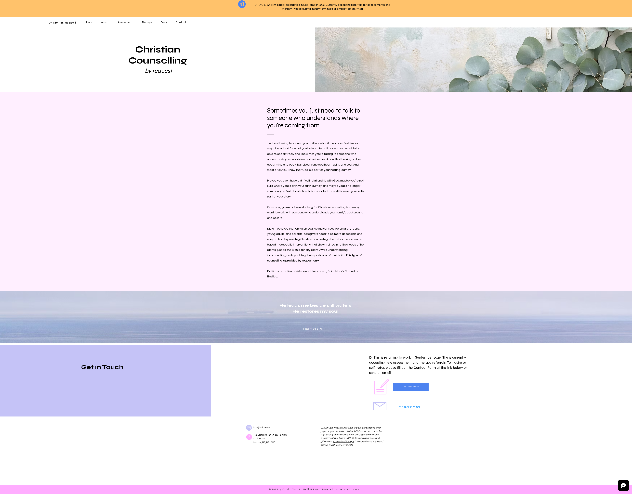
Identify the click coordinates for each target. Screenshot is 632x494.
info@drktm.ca (353, 8)
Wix (357, 489)
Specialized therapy (343, 441)
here (330, 8)
